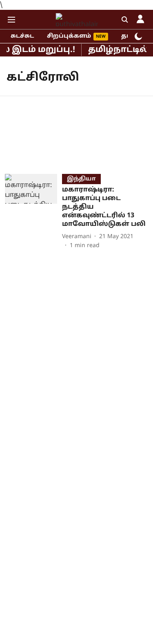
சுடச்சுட (22, 36)
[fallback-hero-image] (33, 212)
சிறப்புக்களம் (69, 36)
